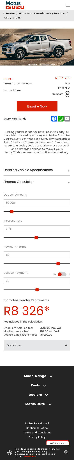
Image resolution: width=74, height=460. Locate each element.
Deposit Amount (15, 195)
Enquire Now (37, 106)
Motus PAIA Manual (37, 423)
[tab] (37, 172)
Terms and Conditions (37, 432)
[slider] (12, 211)
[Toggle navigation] (68, 5)
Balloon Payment (16, 273)
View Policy (30, 456)
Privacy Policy (37, 437)
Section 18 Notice (37, 428)
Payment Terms (15, 247)
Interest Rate (13, 221)
